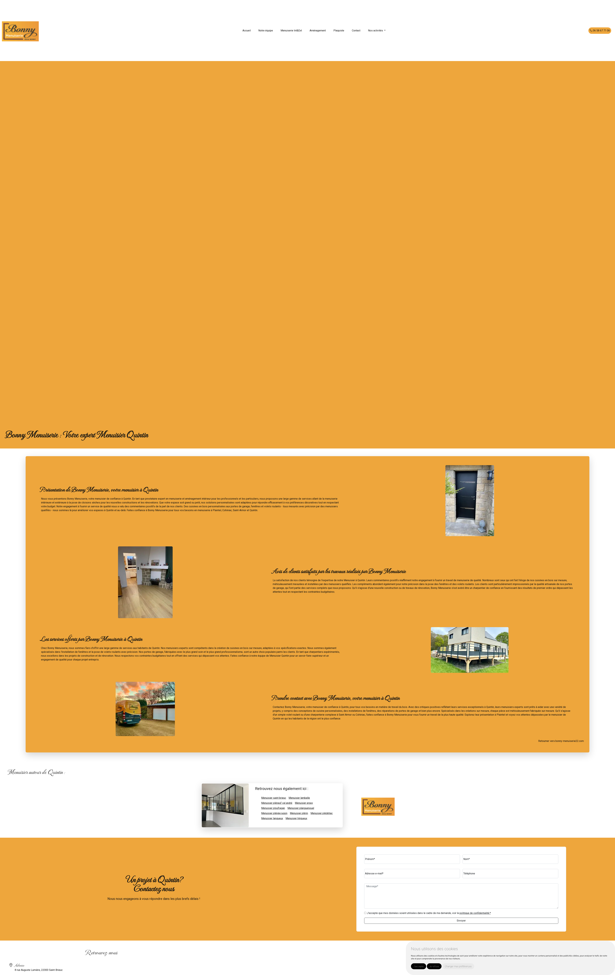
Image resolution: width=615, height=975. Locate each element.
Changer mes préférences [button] (458, 966)
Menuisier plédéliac (322, 813)
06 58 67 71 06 (601, 30)
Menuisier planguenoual (300, 808)
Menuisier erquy (304, 803)
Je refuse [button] (434, 966)
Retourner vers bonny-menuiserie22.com (561, 741)
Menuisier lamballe (299, 797)
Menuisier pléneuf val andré (276, 803)
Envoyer (461, 920)
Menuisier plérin (299, 813)
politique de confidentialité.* (475, 913)
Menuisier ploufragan (273, 808)
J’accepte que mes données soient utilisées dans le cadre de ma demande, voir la (428, 913)
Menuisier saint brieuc (273, 797)
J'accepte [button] (419, 966)
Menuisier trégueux (296, 818)
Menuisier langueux (272, 818)
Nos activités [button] (376, 30)
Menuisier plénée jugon (274, 813)
